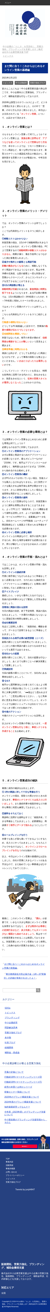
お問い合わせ (11, 1172)
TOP (22, 49)
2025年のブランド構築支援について (21, 1097)
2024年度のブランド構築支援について (22, 1102)
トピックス (7, 83)
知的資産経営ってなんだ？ (17, 1107)
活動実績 (9, 1165)
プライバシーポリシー (15, 1175)
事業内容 (9, 1162)
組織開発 (9, 1047)
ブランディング (12, 1018)
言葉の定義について (14, 1072)
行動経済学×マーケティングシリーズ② (23, 1077)
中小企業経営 (21, 83)
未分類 (8, 1037)
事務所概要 (10, 1168)
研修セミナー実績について (17, 1092)
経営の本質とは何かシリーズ (18, 1087)
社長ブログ (10, 1042)
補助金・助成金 (12, 1052)
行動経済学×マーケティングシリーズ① (23, 1082)
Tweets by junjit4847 (25, 1189)
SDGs (7, 1008)
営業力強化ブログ (37, 83)
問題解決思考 (11, 1027)
